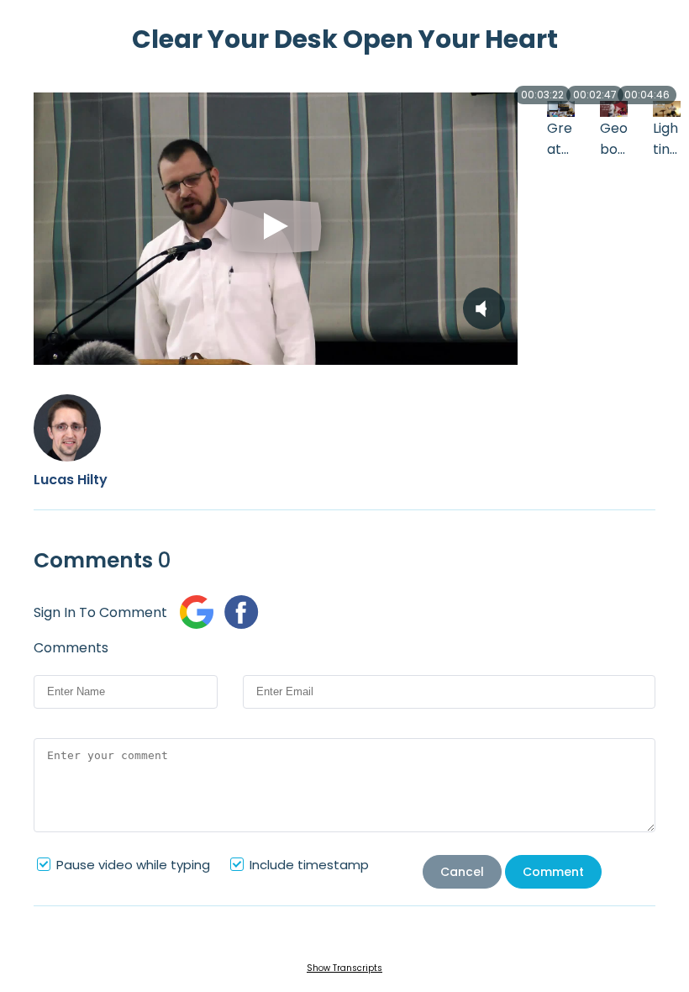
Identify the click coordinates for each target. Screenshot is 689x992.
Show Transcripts (344, 968)
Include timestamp (309, 864)
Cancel (462, 871)
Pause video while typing (133, 864)
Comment (553, 871)
